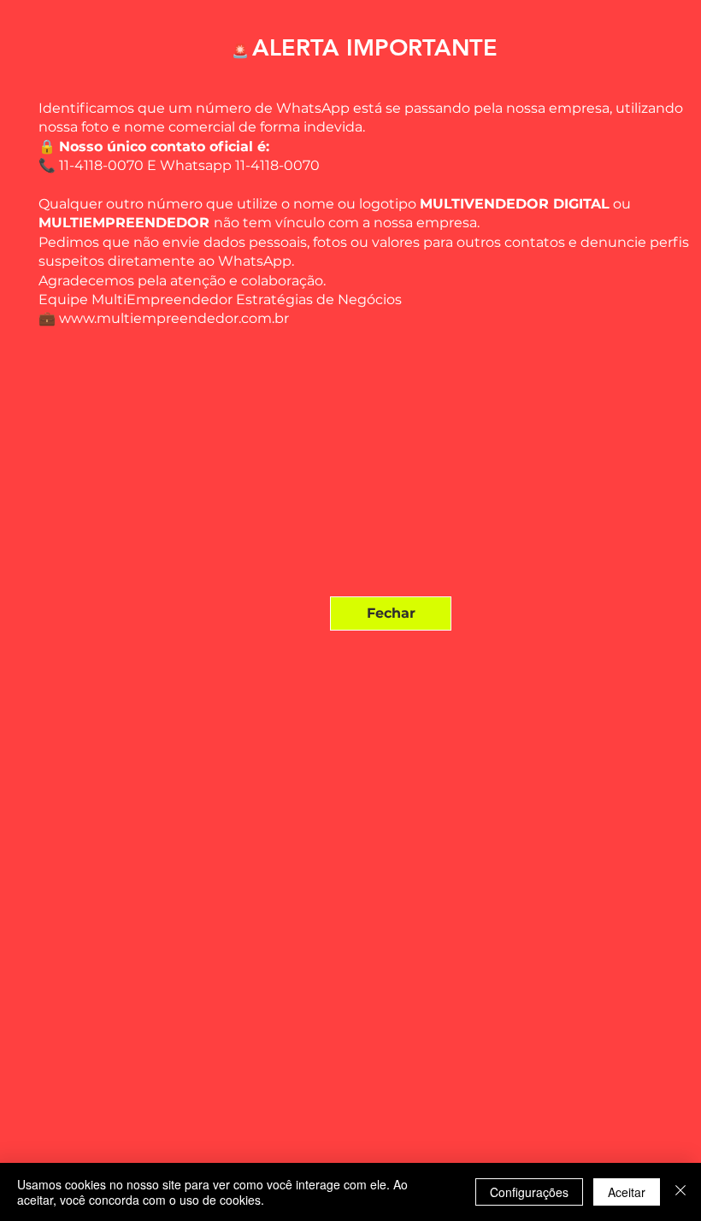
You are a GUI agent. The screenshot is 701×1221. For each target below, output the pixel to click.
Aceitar (626, 1191)
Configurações (529, 1191)
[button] (390, 613)
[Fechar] (680, 1192)
